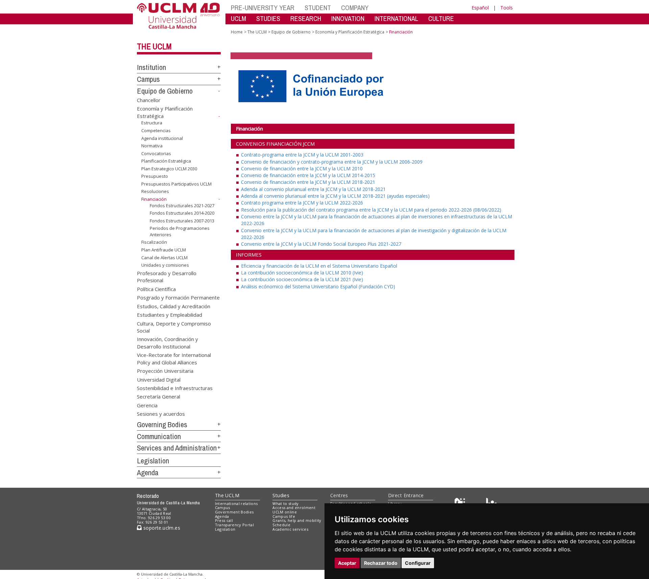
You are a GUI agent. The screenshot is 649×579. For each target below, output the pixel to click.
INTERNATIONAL (396, 18)
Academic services (290, 529)
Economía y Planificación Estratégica (349, 32)
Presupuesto (154, 176)
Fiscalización (154, 242)
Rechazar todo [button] (381, 563)
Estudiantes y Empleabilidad (169, 314)
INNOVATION (347, 18)
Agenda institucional (162, 138)
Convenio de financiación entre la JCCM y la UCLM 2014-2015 (308, 175)
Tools (506, 7)
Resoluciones (155, 191)
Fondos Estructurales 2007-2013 (182, 221)
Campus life (283, 516)
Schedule (281, 524)
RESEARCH (305, 18)
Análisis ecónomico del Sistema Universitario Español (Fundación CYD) (318, 286)
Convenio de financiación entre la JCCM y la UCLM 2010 (302, 168)
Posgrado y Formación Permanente (178, 297)
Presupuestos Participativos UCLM (176, 184)
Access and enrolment (293, 507)
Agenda (148, 472)
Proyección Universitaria (165, 370)
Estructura (151, 123)
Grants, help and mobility (296, 520)
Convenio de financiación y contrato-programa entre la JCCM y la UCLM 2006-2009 (332, 162)
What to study (285, 503)
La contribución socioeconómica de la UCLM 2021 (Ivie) (302, 279)
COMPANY (354, 7)
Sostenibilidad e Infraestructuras (175, 387)
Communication (159, 436)
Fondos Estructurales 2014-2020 (182, 213)
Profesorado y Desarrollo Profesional (166, 277)
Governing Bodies (162, 424)
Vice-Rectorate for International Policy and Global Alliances (174, 358)
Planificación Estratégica (166, 161)
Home (237, 32)
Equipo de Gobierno (165, 91)
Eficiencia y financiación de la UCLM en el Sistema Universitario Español (319, 266)
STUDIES (268, 18)
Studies (280, 495)
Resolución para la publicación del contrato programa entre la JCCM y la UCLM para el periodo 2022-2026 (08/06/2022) (371, 210)
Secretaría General (158, 396)
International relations (236, 503)
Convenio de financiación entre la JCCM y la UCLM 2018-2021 (308, 182)
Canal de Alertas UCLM (164, 257)
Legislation (153, 461)
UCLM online (284, 511)
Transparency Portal (234, 524)
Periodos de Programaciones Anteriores (180, 231)
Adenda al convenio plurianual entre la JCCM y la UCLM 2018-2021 (313, 189)
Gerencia (147, 405)
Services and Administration (177, 448)
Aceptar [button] (347, 563)
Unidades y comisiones (165, 265)
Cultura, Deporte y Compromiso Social (174, 327)
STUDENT (318, 7)
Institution (151, 67)
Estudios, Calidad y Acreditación (173, 306)
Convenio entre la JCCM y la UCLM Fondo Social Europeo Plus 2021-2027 (321, 244)
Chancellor (149, 99)
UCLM (238, 18)
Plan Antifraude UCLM (163, 250)
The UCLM (154, 46)
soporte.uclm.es (161, 528)
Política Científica (156, 288)
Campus (148, 79)
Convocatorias (156, 153)
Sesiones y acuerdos (161, 413)
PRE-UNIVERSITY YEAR (262, 7)
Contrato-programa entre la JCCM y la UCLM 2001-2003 (302, 154)
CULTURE (441, 18)
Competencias (156, 130)
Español (480, 7)
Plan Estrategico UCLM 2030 (169, 169)
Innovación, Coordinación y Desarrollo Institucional (167, 342)
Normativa (152, 146)
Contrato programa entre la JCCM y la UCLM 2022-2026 (302, 202)
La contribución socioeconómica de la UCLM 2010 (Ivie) (302, 272)
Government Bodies (234, 511)
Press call (224, 520)
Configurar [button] (418, 563)
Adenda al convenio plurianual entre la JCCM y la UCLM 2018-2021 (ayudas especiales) (335, 196)
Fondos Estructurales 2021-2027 (182, 205)
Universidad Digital (159, 379)
